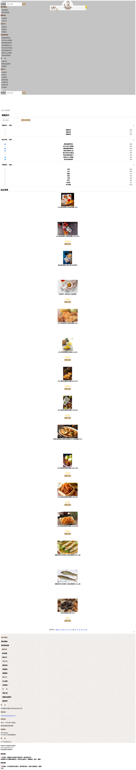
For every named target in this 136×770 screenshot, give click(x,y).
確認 (2, 768)
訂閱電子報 (5, 82)
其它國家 (68, 184)
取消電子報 (5, 84)
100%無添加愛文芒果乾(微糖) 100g (68, 207)
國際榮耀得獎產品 (7, 42)
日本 (68, 171)
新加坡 (68, 182)
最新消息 (4, 26)
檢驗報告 (4, 32)
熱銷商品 (68, 130)
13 (69, 629)
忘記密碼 (4, 77)
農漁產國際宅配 (6, 37)
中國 (68, 178)
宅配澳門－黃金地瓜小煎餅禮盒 (67, 294)
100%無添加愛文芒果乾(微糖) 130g (68, 323)
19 (81, 629)
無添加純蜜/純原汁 (7, 50)
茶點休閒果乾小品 (7, 45)
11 (65, 629)
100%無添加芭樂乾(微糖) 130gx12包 (67, 468)
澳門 (68, 180)
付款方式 (4, 21)
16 (75, 629)
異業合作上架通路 (7, 52)
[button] (133, 125)
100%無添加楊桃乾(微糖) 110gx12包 (67, 526)
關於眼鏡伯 (4, 641)
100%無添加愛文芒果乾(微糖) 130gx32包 (67, 236)
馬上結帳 (4, 681)
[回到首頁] (67, 9)
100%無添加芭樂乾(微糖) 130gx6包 (68, 410)
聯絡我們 (4, 66)
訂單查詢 (4, 87)
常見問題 (4, 18)
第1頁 (57, 629)
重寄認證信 (5, 79)
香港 (68, 176)
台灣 (68, 169)
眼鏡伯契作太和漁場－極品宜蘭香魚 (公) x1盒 (67, 584)
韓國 (68, 173)
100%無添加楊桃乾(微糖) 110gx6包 (68, 497)
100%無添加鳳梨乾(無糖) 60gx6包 (67, 352)
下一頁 (85, 629)
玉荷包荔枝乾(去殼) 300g (68, 613)
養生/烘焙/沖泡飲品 (7, 47)
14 (71, 629)
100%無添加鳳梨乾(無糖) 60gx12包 (68, 381)
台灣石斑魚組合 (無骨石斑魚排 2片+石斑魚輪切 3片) (67, 439)
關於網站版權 (5, 12)
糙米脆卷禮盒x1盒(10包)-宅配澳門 (67, 265)
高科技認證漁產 (6, 55)
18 (79, 629)
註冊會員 (4, 72)
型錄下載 (4, 61)
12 (67, 629)
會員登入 (4, 74)
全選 (10, 125)
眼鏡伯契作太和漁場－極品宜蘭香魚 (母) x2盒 (67, 555)
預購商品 (68, 134)
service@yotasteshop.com (8, 715)
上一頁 (62, 629)
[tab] (68, 125)
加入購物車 (67, 244)
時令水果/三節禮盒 (7, 40)
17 (77, 629)
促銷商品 (4, 29)
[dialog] (68, 92)
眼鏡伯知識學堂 (6, 63)
